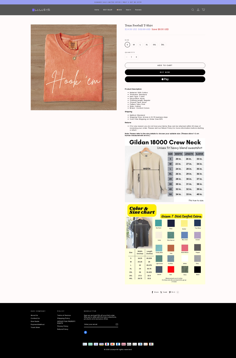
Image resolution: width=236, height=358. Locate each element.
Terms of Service (64, 315)
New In (128, 10)
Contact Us (35, 318)
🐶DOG (119, 10)
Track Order (35, 327)
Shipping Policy (63, 318)
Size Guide (35, 321)
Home (97, 10)
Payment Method (37, 324)
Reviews (138, 10)
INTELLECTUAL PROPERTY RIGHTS (66, 322)
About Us (34, 315)
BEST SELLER (107, 10)
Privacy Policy (62, 326)
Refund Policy (62, 329)
